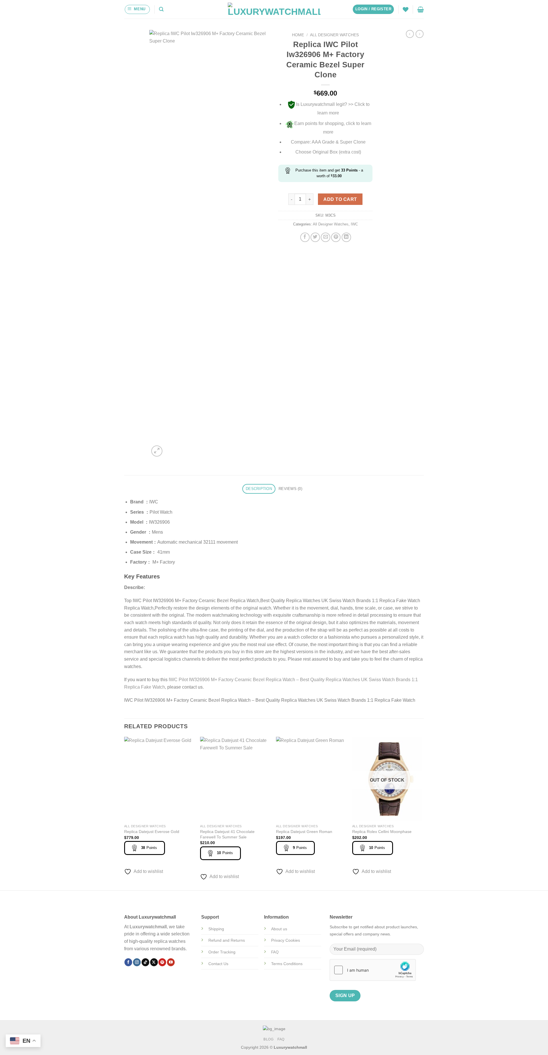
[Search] (161, 9)
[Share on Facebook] (305, 237)
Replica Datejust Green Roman (304, 831)
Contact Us (218, 963)
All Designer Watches (334, 35)
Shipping (216, 929)
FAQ (281, 1039)
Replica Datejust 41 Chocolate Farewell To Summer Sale (227, 834)
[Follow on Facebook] (128, 962)
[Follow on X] (154, 962)
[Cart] (420, 9)
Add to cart (340, 199)
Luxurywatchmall (148, 926)
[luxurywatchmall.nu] (274, 9)
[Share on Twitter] (315, 237)
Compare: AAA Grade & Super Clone (328, 142)
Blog (268, 1039)
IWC (354, 224)
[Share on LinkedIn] (346, 237)
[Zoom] (156, 451)
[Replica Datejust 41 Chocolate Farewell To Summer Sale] (235, 779)
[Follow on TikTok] (145, 962)
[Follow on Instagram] (137, 962)
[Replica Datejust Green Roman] (311, 779)
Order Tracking (221, 952)
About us (279, 929)
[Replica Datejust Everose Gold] (159, 779)
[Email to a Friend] (325, 237)
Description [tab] (259, 489)
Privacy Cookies (285, 940)
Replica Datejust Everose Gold (151, 831)
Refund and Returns (226, 940)
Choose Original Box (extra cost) (328, 152)
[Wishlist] (405, 9)
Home (298, 35)
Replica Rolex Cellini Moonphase (382, 831)
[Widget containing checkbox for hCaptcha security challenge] (373, 970)
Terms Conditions (287, 963)
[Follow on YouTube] (171, 962)
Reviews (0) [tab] (290, 489)
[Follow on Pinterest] (162, 962)
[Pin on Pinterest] (336, 237)
